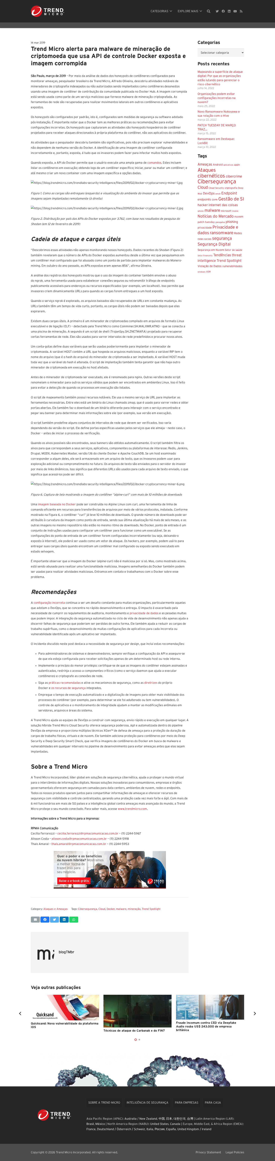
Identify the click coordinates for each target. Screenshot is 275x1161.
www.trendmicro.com (132, 808)
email (218, 194)
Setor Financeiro (205, 255)
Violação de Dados (209, 266)
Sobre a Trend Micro (104, 1102)
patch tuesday (206, 222)
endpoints (204, 199)
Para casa (213, 1102)
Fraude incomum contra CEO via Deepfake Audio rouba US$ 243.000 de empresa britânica (206, 1026)
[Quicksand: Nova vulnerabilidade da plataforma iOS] (65, 1007)
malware (121, 909)
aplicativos (228, 165)
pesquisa (220, 222)
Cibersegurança (87, 909)
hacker (203, 205)
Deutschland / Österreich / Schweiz (121, 1129)
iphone (201, 211)
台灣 (190, 1118)
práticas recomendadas (65, 682)
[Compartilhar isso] (44, 920)
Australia (130, 1118)
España (171, 1129)
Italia (149, 1129)
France (91, 1129)
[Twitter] (217, 11)
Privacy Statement (208, 1152)
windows (201, 272)
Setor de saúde (233, 250)
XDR (208, 271)
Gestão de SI (231, 199)
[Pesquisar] (208, 11)
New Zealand (148, 1118)
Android (218, 164)
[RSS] (241, 11)
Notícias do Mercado (216, 216)
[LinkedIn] (229, 11)
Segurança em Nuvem (211, 250)
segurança (222, 238)
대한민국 (180, 1118)
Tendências (222, 255)
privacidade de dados (143, 613)
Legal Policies (235, 1152)
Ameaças (205, 164)
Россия (160, 1129)
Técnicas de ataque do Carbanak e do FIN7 (134, 1030)
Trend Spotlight (151, 909)
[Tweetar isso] (54, 920)
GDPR (215, 200)
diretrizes (150, 682)
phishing (232, 221)
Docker (111, 909)
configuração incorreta (49, 602)
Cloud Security (216, 188)
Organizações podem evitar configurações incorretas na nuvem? (217, 98)
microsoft (226, 210)
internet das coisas (223, 205)
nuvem (238, 216)
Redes (238, 233)
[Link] (47, 11)
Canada (175, 1123)
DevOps (209, 193)
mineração (134, 909)
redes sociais (204, 239)
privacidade (205, 227)
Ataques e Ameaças (55, 909)
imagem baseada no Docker (57, 504)
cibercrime (234, 176)
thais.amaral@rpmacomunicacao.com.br (78, 844)
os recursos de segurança (68, 688)
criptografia (231, 188)
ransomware (221, 233)
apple (237, 164)
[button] (136, 1039)
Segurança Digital (214, 244)
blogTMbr (66, 952)
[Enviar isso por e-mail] (35, 920)
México (100, 1123)
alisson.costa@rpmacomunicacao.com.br (79, 838)
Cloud (101, 909)
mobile (235, 211)
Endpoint (229, 193)
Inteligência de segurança (147, 1102)
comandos (154, 162)
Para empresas (186, 1102)
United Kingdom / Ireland (194, 1129)
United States (159, 1123)
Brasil (90, 1123)
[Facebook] (223, 11)
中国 (162, 1118)
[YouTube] (235, 11)
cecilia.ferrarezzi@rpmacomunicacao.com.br (87, 833)
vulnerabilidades (232, 266)
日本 (169, 1118)
